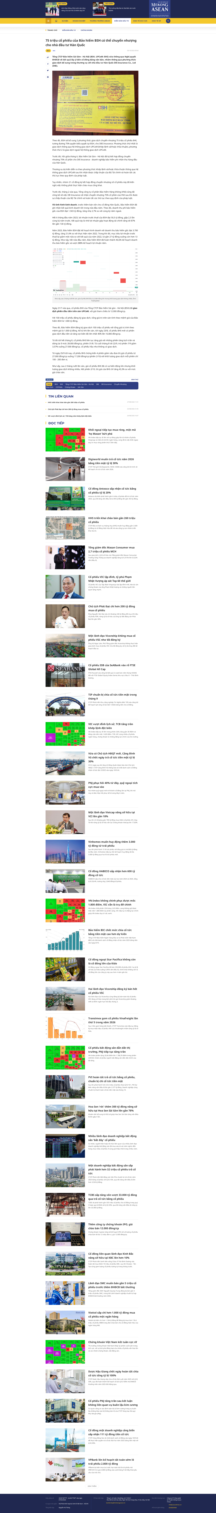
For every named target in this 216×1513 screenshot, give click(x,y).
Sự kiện (65, 21)
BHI (54, 51)
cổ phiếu (59, 387)
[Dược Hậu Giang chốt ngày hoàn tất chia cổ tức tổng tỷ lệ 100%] (65, 1381)
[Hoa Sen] (65, 1116)
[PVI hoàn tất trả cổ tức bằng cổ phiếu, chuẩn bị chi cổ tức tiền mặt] (65, 1087)
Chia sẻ (50, 380)
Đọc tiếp (56, 423)
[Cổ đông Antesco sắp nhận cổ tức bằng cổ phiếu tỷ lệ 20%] (65, 498)
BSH (48, 51)
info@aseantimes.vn (175, 1505)
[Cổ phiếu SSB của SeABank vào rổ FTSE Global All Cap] (65, 675)
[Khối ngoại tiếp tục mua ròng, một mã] (65, 439)
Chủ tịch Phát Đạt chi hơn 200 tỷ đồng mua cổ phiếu (68, 409)
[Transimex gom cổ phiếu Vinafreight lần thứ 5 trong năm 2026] (65, 1028)
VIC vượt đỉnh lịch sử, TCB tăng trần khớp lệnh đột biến (70, 416)
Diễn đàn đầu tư (121, 21)
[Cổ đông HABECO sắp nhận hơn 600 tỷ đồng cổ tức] (65, 881)
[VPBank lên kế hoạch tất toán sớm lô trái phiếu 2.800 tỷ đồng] (65, 1469)
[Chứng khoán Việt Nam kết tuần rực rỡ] (65, 1352)
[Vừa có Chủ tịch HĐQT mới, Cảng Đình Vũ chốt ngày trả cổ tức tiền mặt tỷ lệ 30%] (65, 763)
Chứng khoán (86, 30)
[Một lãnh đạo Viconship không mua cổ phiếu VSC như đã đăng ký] (65, 645)
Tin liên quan (60, 396)
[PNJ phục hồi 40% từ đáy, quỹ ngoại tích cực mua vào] (65, 793)
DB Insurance (106, 384)
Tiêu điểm (62, 4)
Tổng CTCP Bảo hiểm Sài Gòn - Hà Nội (79, 384)
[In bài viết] (48, 77)
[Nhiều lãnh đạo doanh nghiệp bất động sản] (65, 1146)
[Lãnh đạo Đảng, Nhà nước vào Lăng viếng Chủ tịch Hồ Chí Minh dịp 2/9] (52, 9)
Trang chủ (52, 30)
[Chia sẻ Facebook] (48, 64)
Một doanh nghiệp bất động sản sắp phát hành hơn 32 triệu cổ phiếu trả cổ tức (112, 1169)
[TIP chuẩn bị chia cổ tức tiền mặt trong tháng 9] (65, 704)
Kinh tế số (156, 21)
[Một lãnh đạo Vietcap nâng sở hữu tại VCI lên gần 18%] (65, 822)
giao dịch (49, 387)
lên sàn (81, 387)
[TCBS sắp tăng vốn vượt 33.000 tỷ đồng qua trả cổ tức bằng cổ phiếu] (65, 1205)
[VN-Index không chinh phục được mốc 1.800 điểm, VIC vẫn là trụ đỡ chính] (65, 910)
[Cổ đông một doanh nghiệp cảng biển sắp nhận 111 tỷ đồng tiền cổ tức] (65, 1440)
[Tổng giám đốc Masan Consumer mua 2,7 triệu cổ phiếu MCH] (65, 557)
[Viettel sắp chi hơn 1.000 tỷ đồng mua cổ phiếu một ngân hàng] (65, 1322)
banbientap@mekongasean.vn (115, 1503)
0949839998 (173, 1508)
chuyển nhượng (120, 384)
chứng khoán (70, 387)
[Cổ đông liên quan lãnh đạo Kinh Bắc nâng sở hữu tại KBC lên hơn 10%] (65, 1263)
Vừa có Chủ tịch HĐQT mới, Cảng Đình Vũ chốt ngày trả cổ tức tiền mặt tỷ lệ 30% (111, 757)
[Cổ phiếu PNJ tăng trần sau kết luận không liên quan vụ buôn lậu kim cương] (65, 1411)
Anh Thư (134, 380)
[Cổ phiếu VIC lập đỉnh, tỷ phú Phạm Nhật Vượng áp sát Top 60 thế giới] (65, 587)
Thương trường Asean (100, 21)
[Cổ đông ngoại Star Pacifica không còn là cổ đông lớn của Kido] (65, 969)
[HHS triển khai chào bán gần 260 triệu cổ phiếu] (65, 528)
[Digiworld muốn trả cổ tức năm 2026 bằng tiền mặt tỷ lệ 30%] (65, 469)
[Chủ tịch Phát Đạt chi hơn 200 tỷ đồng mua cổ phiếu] (65, 616)
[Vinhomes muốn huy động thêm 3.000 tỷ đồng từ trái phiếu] (65, 851)
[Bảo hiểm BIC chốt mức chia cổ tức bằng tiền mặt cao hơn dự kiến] (65, 940)
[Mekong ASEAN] (160, 9)
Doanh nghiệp (79, 21)
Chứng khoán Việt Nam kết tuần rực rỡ (112, 1342)
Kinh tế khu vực (140, 21)
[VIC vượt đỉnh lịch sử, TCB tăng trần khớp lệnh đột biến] (65, 734)
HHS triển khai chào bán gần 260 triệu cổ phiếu (66, 402)
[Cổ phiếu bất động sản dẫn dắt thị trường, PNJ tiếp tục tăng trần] (65, 1057)
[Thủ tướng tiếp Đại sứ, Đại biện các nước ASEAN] (99, 9)
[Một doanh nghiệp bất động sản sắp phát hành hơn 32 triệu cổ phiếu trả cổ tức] (65, 1175)
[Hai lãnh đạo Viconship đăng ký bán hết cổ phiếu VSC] (65, 999)
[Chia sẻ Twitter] (48, 70)
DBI (97, 384)
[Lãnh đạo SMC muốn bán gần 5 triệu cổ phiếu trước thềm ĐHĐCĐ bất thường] (65, 1293)
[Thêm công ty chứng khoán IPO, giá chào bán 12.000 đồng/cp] (65, 1234)
